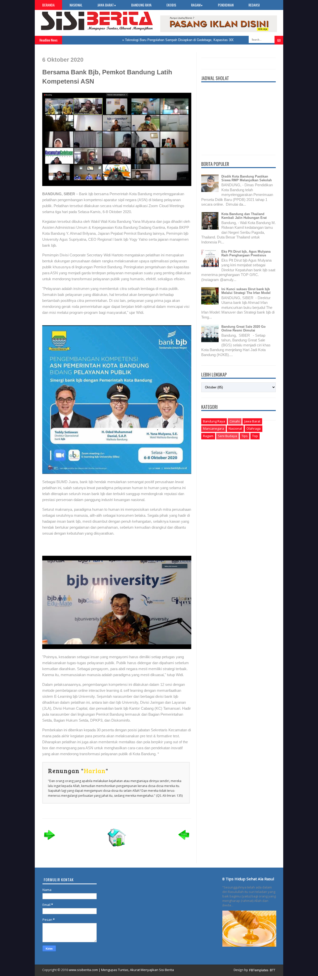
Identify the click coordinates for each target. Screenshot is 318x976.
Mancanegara (213, 428)
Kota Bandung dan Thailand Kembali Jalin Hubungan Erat (244, 216)
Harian (95, 770)
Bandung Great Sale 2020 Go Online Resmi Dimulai (243, 328)
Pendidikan (226, 4)
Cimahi (235, 421)
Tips (244, 436)
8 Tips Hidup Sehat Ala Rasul (248, 878)
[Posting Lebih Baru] (49, 841)
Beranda (48, 4)
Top (255, 436)
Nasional (76, 4)
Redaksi (254, 4)
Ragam (197, 4)
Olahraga (253, 428)
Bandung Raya (141, 4)
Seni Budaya (227, 436)
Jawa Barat (106, 4)
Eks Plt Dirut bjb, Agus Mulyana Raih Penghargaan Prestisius (246, 253)
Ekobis (171, 4)
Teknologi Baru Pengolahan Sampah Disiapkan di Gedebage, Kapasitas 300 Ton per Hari (173, 40)
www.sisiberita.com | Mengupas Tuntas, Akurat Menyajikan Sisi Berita (121, 970)
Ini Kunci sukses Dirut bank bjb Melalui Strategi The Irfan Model (246, 291)
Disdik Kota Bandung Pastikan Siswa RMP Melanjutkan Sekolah (246, 178)
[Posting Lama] (183, 841)
